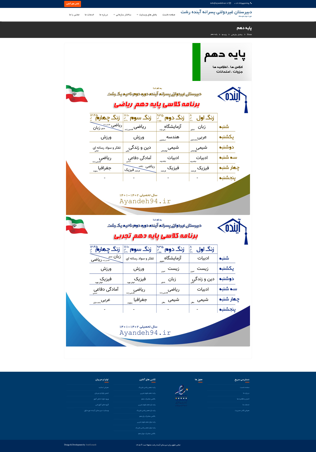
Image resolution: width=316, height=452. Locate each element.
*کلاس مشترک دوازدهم (147, 434)
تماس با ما (74, 15)
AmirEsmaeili (91, 445)
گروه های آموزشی (102, 405)
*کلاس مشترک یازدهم (147, 416)
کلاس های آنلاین (72, 4)
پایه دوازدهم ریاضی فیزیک (145, 428)
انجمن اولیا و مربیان (102, 393)
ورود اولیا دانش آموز (101, 399)
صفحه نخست (168, 15)
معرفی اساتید (104, 388)
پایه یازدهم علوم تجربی (147, 405)
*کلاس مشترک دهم (148, 399)
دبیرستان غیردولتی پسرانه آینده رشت (216, 12)
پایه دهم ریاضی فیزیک (147, 388)
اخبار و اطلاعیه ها (243, 399)
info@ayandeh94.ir (219, 3)
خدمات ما (89, 15)
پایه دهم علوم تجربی (148, 393)
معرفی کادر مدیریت (242, 411)
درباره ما (103, 15)
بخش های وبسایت (148, 15)
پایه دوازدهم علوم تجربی (146, 422)
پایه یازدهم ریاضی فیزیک (146, 411)
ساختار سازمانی (123, 15)
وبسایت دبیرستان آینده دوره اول (96, 411)
